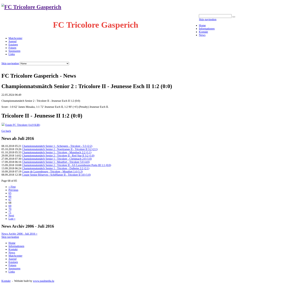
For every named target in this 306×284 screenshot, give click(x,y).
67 (9, 199)
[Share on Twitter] (13, 67)
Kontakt (203, 31)
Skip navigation (207, 19)
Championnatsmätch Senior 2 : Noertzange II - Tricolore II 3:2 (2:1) (60, 149)
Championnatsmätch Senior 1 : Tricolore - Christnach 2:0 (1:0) (57, 158)
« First (12, 186)
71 (9, 212)
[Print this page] (2, 67)
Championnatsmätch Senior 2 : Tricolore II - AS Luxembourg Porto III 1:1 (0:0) (66, 165)
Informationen (207, 28)
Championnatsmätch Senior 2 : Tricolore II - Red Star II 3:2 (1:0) (58, 155)
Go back (6, 130)
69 (9, 205)
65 (9, 193)
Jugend (12, 41)
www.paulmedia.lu (43, 280)
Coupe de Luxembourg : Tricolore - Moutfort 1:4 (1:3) (52, 171)
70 (9, 209)
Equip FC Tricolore (22, 124)
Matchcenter (15, 38)
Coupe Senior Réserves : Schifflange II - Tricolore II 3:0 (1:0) (56, 174)
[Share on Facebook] (9, 67)
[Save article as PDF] (6, 67)
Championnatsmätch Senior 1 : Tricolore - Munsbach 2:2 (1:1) (56, 152)
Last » (11, 218)
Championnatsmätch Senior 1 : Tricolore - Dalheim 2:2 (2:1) (55, 168)
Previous (13, 189)
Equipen (13, 44)
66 (9, 196)
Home (202, 25)
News (202, 35)
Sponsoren (14, 50)
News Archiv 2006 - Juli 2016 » (19, 233)
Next (11, 215)
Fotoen (12, 47)
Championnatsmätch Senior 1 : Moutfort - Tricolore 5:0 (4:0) (56, 161)
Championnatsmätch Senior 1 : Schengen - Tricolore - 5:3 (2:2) (57, 145)
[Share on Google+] (17, 67)
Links (11, 54)
